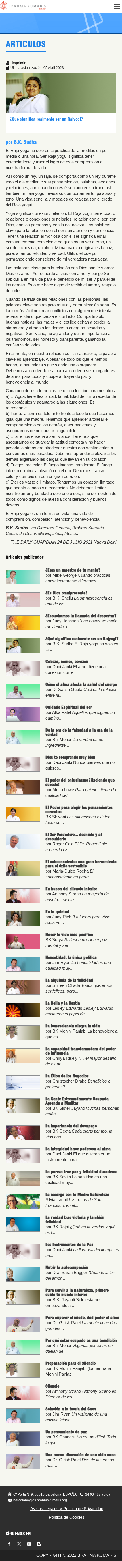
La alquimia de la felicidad (69, 980)
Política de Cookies (67, 1517)
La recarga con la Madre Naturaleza (77, 1194)
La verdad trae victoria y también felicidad (74, 1219)
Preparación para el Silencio (70, 1363)
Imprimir (18, 63)
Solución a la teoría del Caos (70, 1409)
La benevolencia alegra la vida (72, 1026)
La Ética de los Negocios (67, 1076)
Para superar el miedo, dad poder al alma (82, 1317)
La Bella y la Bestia (62, 1003)
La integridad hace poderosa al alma (78, 1148)
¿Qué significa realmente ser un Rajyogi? (46, 119)
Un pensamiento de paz (66, 1431)
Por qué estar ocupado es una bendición (81, 1340)
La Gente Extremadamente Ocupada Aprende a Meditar (77, 1101)
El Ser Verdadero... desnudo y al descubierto (73, 836)
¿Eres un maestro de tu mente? (72, 570)
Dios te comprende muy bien (70, 757)
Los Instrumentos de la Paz (69, 1244)
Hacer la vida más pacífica (69, 934)
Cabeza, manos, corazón (66, 661)
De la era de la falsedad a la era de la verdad (79, 732)
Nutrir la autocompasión (66, 1267)
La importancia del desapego (71, 1126)
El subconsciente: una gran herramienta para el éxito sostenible (81, 864)
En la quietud (57, 911)
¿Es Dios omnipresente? (66, 593)
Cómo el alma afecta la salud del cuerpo (81, 684)
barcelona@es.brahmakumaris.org (40, 1500)
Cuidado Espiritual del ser (68, 707)
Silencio (52, 1386)
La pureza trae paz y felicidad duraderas (81, 1171)
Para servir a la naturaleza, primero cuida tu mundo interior (77, 1292)
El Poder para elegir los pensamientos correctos (79, 809)
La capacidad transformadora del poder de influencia (80, 1051)
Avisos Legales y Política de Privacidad (66, 1508)
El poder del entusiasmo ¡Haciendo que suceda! (80, 782)
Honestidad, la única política (71, 957)
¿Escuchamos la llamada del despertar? (80, 615)
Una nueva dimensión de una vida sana (80, 1454)
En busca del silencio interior (71, 888)
